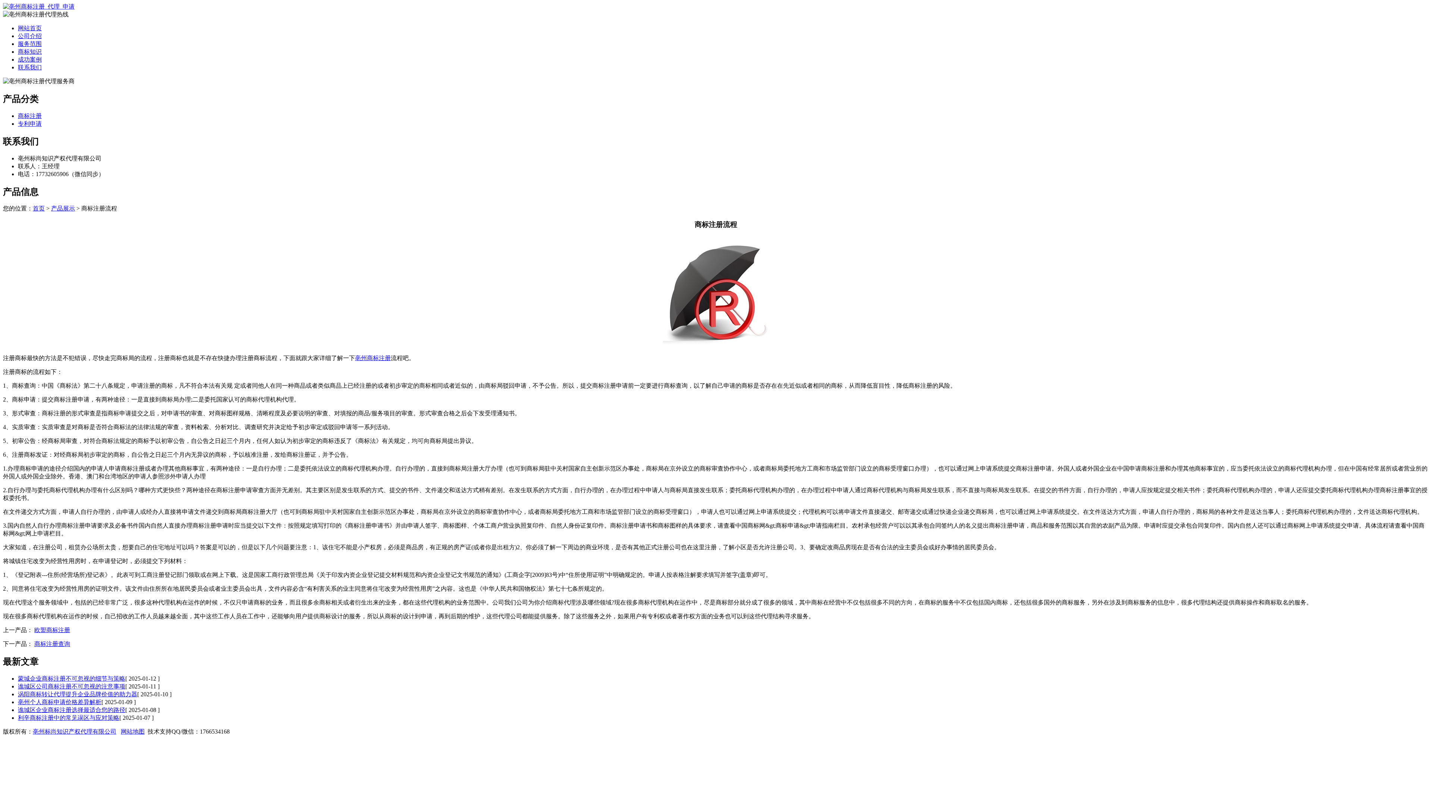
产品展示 (63, 208)
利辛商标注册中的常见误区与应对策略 (68, 718)
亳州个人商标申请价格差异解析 (59, 702)
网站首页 (30, 28)
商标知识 (30, 52)
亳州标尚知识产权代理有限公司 (74, 731)
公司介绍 (30, 36)
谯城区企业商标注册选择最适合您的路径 (71, 710)
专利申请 (30, 124)
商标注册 (30, 116)
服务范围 (30, 44)
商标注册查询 (52, 644)
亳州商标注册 (373, 358)
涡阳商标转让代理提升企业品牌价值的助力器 (77, 694)
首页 (39, 208)
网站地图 (133, 731)
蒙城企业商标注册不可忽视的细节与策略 (71, 678)
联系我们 (30, 67)
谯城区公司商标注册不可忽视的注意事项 (71, 686)
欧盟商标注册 (52, 630)
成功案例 (30, 59)
